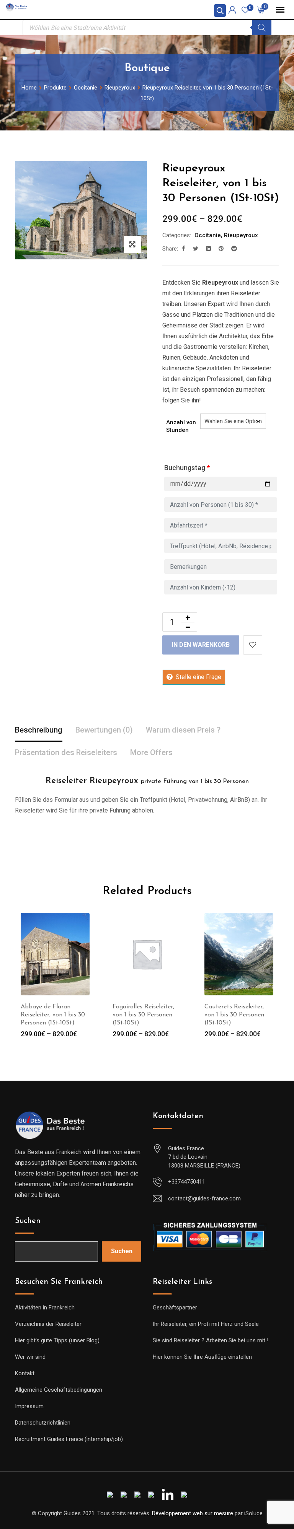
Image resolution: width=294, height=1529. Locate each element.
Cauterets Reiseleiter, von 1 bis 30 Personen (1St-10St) (234, 1015)
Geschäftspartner (175, 1307)
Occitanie (207, 235)
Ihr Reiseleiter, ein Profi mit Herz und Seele (206, 1324)
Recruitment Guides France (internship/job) (69, 1439)
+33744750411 (186, 1181)
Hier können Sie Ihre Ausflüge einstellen (202, 1356)
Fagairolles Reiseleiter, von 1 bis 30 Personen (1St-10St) (143, 1015)
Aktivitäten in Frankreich (45, 1307)
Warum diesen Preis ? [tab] (183, 729)
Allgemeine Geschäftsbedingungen (58, 1389)
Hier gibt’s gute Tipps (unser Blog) (57, 1340)
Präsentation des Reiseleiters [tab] (66, 752)
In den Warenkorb (201, 644)
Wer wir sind (30, 1356)
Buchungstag (187, 468)
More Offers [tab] (151, 752)
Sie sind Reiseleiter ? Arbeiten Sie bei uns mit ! (210, 1340)
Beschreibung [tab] (38, 729)
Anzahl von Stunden (181, 426)
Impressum (29, 1406)
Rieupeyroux (241, 235)
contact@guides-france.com (204, 1198)
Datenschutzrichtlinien (42, 1422)
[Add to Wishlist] (252, 645)
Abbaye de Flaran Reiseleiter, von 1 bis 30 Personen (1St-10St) (53, 1015)
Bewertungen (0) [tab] (104, 729)
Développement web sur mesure (192, 1513)
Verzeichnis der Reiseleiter (48, 1324)
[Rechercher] (261, 27)
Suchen (28, 1221)
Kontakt (24, 1373)
